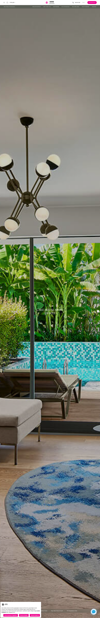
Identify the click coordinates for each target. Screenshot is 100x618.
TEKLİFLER (94, 6)
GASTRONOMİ (56, 6)
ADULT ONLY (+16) (46, 6)
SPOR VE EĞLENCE (85, 6)
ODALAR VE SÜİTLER (36, 6)
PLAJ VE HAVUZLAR (65, 6)
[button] (98, 311)
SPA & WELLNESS (75, 6)
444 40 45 (77, 2)
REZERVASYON (92, 2)
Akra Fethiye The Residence (9, 6)
